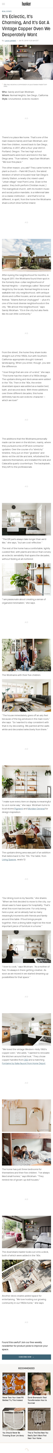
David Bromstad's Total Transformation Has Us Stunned (37, 1400)
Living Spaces (9, 860)
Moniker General (36, 809)
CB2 (26, 1060)
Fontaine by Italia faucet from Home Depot (23, 1063)
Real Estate (7, 11)
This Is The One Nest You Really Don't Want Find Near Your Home (38, 1435)
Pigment (18, 809)
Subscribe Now (25, 1357)
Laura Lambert (10, 41)
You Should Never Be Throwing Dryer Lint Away (13, 1434)
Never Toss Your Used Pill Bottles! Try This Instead (13, 1399)
